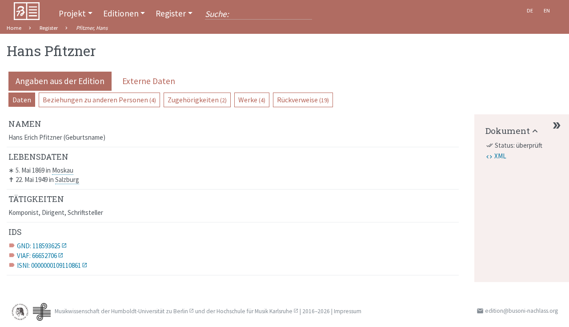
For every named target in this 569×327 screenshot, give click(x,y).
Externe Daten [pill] (148, 81)
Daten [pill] (21, 99)
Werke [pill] (251, 99)
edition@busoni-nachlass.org (521, 311)
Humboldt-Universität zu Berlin (149, 311)
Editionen (121, 13)
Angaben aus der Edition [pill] (60, 81)
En (547, 10)
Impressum (347, 311)
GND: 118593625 (38, 246)
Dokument (507, 130)
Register (171, 13)
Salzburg (67, 179)
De (530, 10)
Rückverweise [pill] (303, 99)
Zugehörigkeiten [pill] (197, 99)
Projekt (72, 13)
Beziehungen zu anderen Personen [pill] (99, 99)
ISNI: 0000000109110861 (49, 265)
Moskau (62, 170)
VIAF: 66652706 (37, 255)
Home (14, 27)
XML (500, 156)
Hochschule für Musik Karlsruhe (254, 311)
